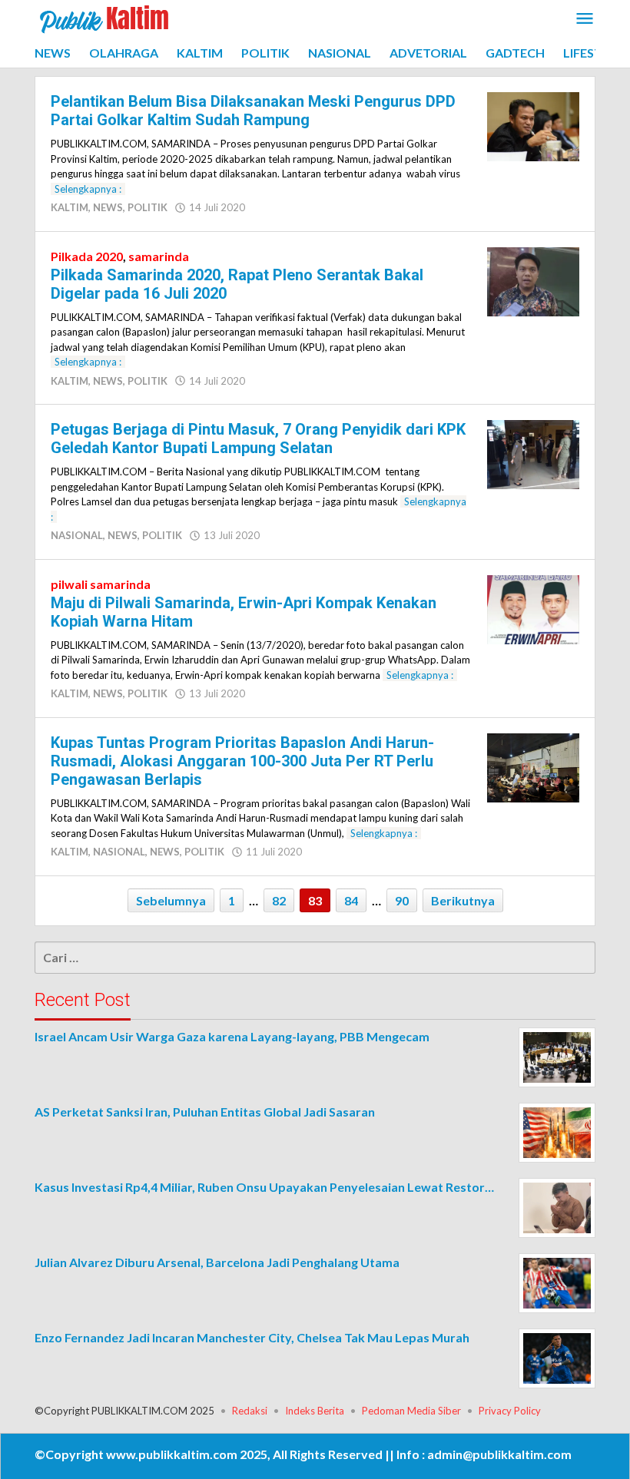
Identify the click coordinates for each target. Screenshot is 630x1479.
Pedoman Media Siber (411, 1411)
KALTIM (69, 207)
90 (402, 900)
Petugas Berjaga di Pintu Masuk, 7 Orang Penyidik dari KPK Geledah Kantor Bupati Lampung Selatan (258, 438)
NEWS (108, 207)
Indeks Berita (314, 1411)
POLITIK (147, 207)
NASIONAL (77, 535)
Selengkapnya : (88, 189)
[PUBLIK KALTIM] (104, 17)
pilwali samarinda (101, 584)
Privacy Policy (510, 1411)
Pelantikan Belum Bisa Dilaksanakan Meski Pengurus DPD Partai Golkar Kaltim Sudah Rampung (253, 110)
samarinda (158, 256)
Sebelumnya (171, 900)
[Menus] (584, 19)
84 (351, 900)
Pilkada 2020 (87, 256)
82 (279, 900)
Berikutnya (463, 900)
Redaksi (249, 1411)
